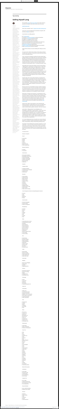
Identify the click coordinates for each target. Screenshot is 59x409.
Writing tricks (14, 130)
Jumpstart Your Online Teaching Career (39, 28)
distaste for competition (27, 44)
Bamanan (14, 30)
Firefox (16, 68)
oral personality (26, 36)
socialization (14, 121)
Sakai (19, 114)
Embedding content (15, 56)
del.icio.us (18, 52)
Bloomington (17, 37)
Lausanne (14, 87)
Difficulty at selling (25, 45)
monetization (17, 93)
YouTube (17, 130)
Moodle (16, 94)
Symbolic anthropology (16, 124)
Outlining (14, 104)
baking (14, 29)
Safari (17, 114)
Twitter (13, 127)
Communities (14, 45)
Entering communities (16, 59)
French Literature (17, 71)
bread (13, 38)
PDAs (16, 104)
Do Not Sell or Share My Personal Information (21, 405)
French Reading (15, 72)
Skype (16, 115)
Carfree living (14, 42)
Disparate (8, 8)
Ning (17, 99)
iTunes (16, 84)
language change (15, 85)
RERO (28, 31)
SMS (16, 116)
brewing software (16, 38)
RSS (15, 114)
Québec (17, 111)
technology (14, 125)
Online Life (17, 101)
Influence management (16, 82)
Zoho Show (14, 131)
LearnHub (16, 87)
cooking (16, 46)
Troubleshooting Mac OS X (16, 126)
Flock (13, 69)
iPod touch (14, 84)
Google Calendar (15, 77)
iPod (18, 83)
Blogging (14, 36)
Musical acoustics (15, 95)
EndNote (14, 57)
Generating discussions (16, 74)
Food (18, 69)
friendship (29, 38)
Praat (13, 108)
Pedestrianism (14, 106)
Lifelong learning (17, 89)
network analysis (15, 98)
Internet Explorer (15, 83)
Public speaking (15, 109)
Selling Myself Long (21, 20)
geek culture (16, 73)
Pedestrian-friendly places (16, 105)
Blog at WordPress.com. (12, 405)
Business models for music (16, 41)
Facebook (14, 66)
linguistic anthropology (16, 90)
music (18, 94)
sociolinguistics (15, 122)
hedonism (14, 80)
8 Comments (14, 132)
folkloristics (15, 69)
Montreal (14, 94)
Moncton (14, 93)
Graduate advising (16, 78)
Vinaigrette (16, 127)
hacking (18, 79)
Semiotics (14, 115)
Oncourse (16, 100)
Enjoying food (17, 58)
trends (17, 125)
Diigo (13, 53)
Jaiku (18, 84)
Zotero (16, 131)
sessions (28, 22)
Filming (16, 66)
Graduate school (15, 79)
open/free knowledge (30, 37)
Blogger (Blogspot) (15, 35)
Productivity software (17, 108)
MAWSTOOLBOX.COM (25, 26)
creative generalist (28, 46)
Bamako (16, 29)
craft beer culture (15, 48)
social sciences (14, 120)
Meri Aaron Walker (34, 22)
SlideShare (14, 116)
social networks (17, 119)
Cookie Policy (17, 407)
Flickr (18, 68)
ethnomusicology (15, 64)
